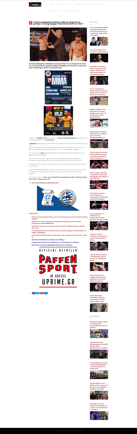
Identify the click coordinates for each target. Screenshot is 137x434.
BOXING (86, 4)
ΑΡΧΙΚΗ (52, 4)
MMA (73, 4)
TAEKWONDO (71, 10)
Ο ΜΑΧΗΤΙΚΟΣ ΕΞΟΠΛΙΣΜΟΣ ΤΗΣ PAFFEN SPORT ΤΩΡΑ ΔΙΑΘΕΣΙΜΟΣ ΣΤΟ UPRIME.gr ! (55, 242)
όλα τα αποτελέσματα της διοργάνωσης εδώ (45, 183)
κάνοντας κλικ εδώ (44, 179)
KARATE (64, 10)
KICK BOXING (79, 4)
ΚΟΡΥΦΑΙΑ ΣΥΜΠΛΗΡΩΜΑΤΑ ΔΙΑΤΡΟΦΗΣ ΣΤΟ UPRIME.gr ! (48, 240)
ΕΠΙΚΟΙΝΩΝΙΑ (60, 4)
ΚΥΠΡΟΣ (78, 10)
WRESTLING (99, 4)
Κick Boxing (47, 25)
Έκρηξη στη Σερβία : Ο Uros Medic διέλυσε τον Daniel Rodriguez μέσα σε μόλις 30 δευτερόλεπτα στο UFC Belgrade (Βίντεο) (98, 113)
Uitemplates (80, 431)
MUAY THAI (92, 4)
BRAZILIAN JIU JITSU (54, 10)
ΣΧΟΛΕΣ (67, 4)
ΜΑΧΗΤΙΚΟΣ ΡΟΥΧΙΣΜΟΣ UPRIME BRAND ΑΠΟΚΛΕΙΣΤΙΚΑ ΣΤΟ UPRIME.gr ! (52, 245)
